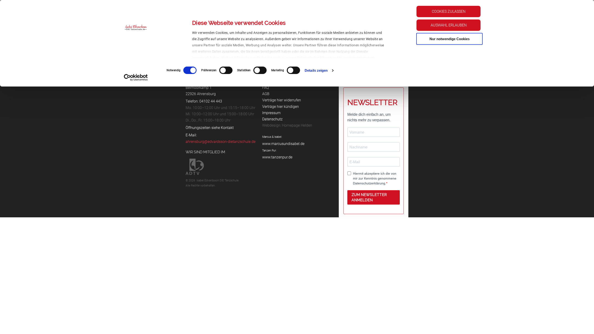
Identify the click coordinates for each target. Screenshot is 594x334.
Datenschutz (272, 119)
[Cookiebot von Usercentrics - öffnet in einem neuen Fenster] (136, 77)
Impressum (365, 58)
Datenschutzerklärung (314, 58)
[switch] (225, 70)
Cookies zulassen (448, 11)
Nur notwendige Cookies (449, 39)
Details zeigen (316, 70)
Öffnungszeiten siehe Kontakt (210, 127)
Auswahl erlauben (449, 25)
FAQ (265, 87)
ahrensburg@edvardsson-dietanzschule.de (220, 141)
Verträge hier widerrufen (281, 100)
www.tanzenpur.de (277, 157)
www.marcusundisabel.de (283, 143)
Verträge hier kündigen (280, 106)
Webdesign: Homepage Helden (287, 125)
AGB (265, 94)
